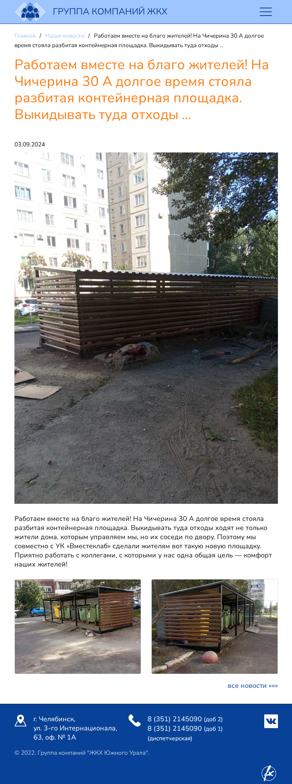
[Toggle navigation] (266, 12)
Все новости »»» (253, 685)
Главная (25, 36)
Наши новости (65, 36)
